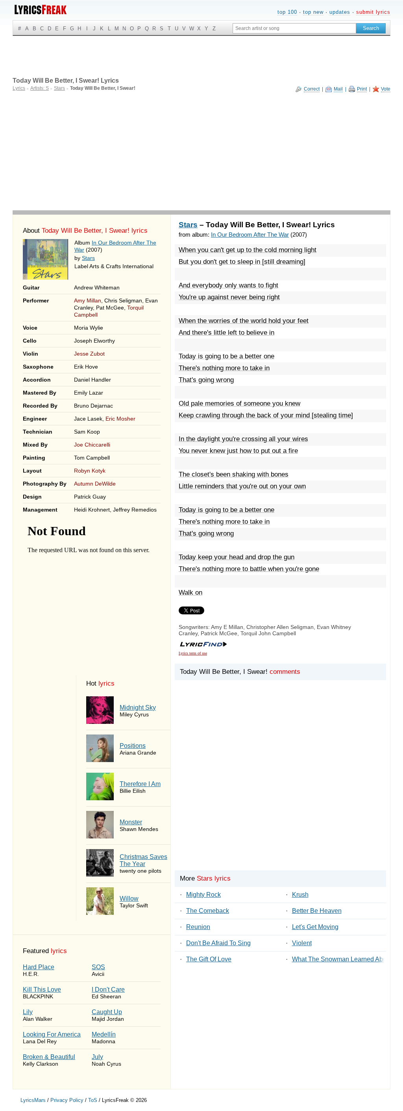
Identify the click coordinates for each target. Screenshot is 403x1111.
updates (339, 12)
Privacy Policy (66, 1100)
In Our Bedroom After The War (250, 234)
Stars (88, 258)
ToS (92, 1100)
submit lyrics (373, 12)
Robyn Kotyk (89, 470)
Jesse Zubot (89, 354)
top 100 (287, 12)
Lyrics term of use (193, 653)
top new (313, 12)
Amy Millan (87, 300)
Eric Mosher (120, 418)
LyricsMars (33, 1100)
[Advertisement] (201, 151)
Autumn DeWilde (95, 483)
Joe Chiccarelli (92, 444)
